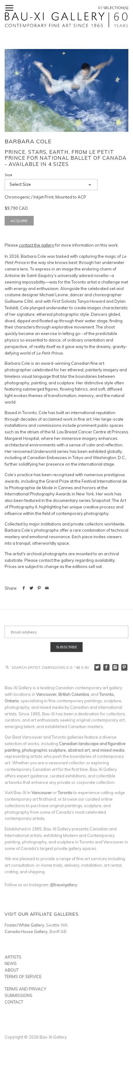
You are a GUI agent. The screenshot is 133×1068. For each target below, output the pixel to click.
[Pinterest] (124, 667)
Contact (14, 1001)
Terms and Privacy (25, 988)
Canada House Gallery (26, 931)
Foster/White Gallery (24, 925)
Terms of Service (23, 976)
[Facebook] (106, 667)
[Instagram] (115, 667)
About (12, 969)
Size (8, 175)
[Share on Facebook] (23, 588)
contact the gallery (36, 245)
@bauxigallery (63, 884)
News (11, 963)
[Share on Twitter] (31, 588)
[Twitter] (97, 667)
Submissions (18, 995)
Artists (13, 956)
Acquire (19, 220)
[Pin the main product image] (39, 588)
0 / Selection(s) (113, 7)
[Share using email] (46, 588)
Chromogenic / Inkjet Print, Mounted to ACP (45, 196)
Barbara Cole (28, 141)
